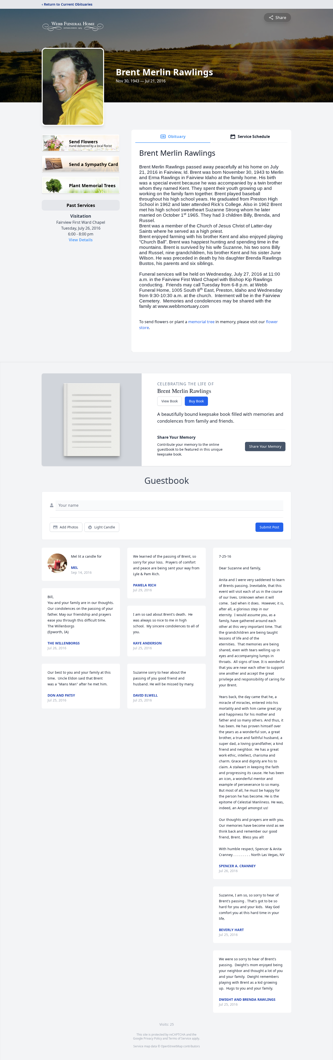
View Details (81, 240)
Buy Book (196, 401)
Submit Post (269, 527)
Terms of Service (179, 1038)
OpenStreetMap (172, 1046)
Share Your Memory (265, 446)
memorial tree (201, 321)
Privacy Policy (153, 1038)
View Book (169, 401)
